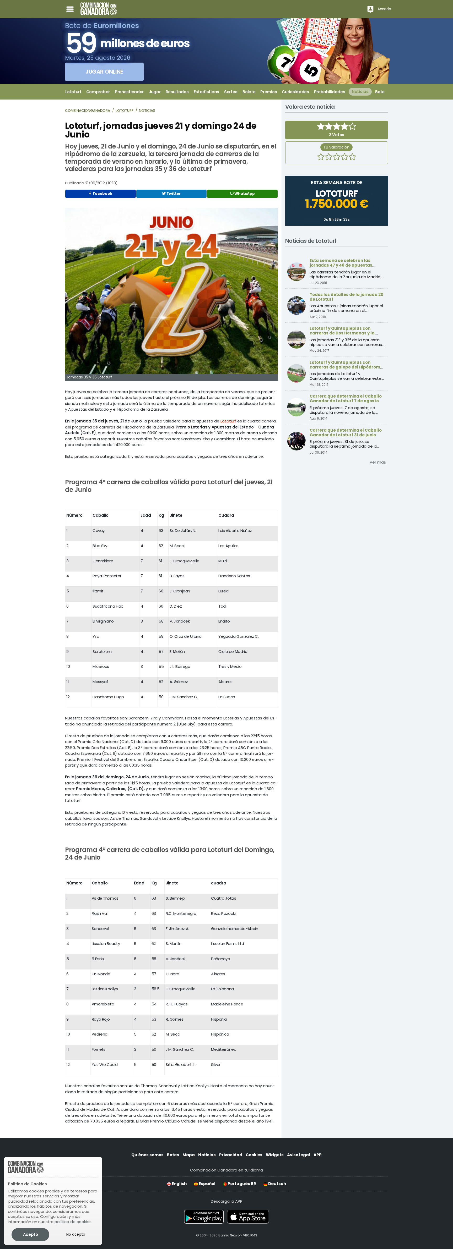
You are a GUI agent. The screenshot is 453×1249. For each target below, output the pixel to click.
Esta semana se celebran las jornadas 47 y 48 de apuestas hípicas (341, 265)
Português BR (241, 1183)
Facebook (102, 193)
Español (206, 1183)
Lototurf (124, 110)
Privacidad (230, 1155)
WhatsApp (244, 193)
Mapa (188, 1155)
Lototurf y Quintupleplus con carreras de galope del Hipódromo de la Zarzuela (346, 367)
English (179, 1183)
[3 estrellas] (337, 157)
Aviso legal (298, 1155)
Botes (173, 1155)
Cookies (254, 1155)
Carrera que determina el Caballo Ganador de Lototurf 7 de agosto (346, 398)
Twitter (173, 193)
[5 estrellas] (352, 157)
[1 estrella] (321, 157)
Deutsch (276, 1183)
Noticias (147, 110)
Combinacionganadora (87, 110)
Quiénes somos (147, 1155)
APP (318, 1155)
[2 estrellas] (329, 157)
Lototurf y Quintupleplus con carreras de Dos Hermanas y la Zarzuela (342, 333)
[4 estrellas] (344, 157)
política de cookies (73, 1221)
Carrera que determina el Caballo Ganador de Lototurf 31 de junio (346, 432)
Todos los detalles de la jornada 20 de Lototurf (346, 297)
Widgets (275, 1155)
